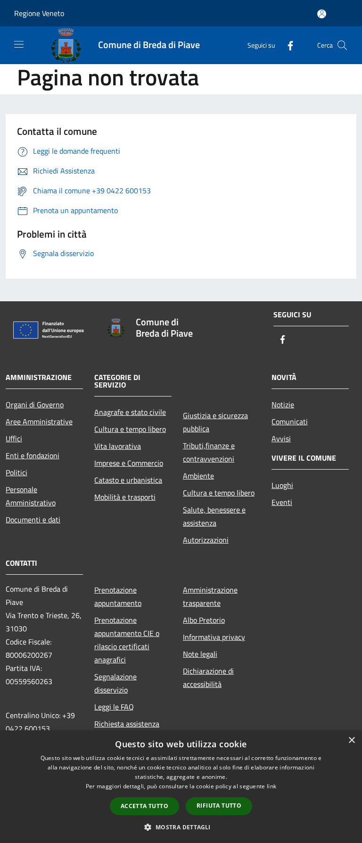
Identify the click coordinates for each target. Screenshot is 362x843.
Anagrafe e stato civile (130, 412)
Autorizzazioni (206, 539)
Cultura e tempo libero (130, 429)
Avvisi (281, 438)
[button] (180, 827)
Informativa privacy (214, 637)
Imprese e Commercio (128, 463)
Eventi (282, 502)
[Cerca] (342, 45)
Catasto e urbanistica (128, 480)
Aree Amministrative (39, 421)
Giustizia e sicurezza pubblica (215, 422)
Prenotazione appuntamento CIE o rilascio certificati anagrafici (126, 639)
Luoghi (282, 485)
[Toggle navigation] (19, 44)
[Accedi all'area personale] (322, 14)
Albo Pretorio (204, 620)
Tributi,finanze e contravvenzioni (209, 452)
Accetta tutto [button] (144, 806)
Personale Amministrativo (31, 496)
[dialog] (181, 786)
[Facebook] (286, 45)
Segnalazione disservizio (115, 683)
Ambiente (198, 475)
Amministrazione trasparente (210, 596)
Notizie (283, 404)
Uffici (14, 438)
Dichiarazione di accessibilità (208, 677)
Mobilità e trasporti (125, 497)
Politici (16, 472)
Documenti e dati (33, 519)
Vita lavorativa (117, 446)
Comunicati (290, 421)
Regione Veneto (39, 13)
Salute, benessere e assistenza (214, 516)
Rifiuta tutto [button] (219, 806)
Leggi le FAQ (114, 706)
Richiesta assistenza (126, 723)
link (271, 786)
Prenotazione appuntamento (117, 596)
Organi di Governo (35, 404)
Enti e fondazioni (32, 455)
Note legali (200, 654)
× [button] (351, 740)
